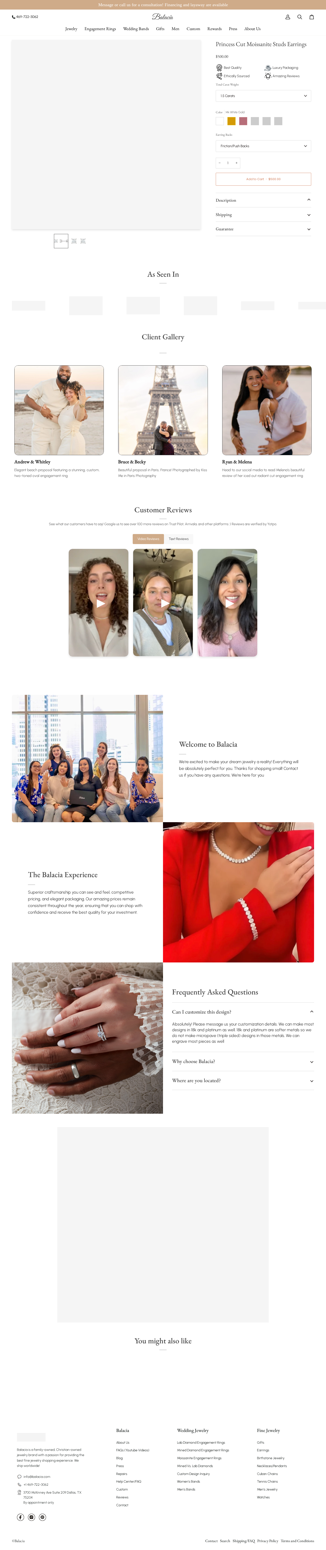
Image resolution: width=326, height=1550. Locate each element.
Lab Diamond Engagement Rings (201, 1443)
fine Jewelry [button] (268, 1430)
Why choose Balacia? (193, 1061)
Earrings (263, 1450)
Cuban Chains (267, 1474)
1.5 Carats (228, 96)
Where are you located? (196, 1080)
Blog (119, 1458)
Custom (122, 1489)
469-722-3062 (27, 17)
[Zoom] (21, 220)
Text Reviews (179, 539)
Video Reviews (148, 539)
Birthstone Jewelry (270, 1458)
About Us (122, 1443)
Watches (263, 1497)
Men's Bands (186, 1489)
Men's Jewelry (267, 1489)
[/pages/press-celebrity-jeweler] (28, 306)
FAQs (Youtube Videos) (132, 1450)
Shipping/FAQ (244, 1540)
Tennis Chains (267, 1482)
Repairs (121, 1474)
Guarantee (224, 229)
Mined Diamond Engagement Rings (203, 1450)
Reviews (122, 1497)
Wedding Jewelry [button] (193, 1430)
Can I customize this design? (201, 1011)
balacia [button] (122, 1430)
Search (225, 1540)
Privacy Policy (267, 1540)
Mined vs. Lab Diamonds (195, 1466)
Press (120, 1466)
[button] (71, 28)
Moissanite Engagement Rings (199, 1458)
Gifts (260, 1443)
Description (226, 200)
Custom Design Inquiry (193, 1474)
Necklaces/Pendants (272, 1466)
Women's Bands (188, 1482)
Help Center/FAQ (128, 1482)
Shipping (224, 214)
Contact (122, 1505)
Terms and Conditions (297, 1540)
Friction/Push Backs (235, 146)
